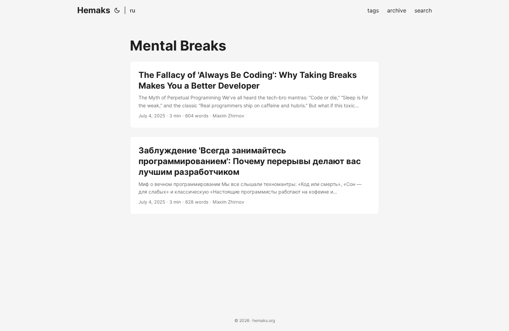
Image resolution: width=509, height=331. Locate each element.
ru (132, 10)
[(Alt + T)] (117, 10)
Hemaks (93, 10)
